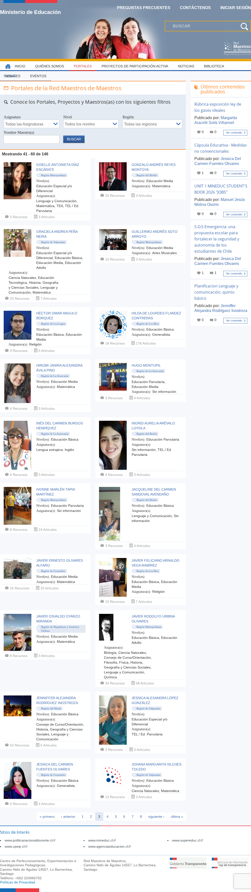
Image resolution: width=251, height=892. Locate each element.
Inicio (20, 66)
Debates (12, 76)
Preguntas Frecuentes (143, 8)
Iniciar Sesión (235, 8)
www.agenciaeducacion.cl (109, 846)
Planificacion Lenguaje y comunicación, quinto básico (216, 292)
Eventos (38, 76)
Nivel (67, 117)
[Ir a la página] (188, 867)
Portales (83, 66)
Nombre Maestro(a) (19, 132)
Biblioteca (214, 66)
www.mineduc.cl (102, 840)
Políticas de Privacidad (17, 882)
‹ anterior (68, 816)
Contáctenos (195, 8)
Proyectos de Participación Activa (134, 66)
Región (128, 117)
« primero (47, 816)
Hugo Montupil (146, 365)
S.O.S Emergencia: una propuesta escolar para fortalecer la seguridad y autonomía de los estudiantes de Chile (216, 239)
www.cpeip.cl (16, 846)
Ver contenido (234, 132)
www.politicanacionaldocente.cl (30, 840)
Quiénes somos (49, 66)
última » (177, 816)
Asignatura (12, 117)
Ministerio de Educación (30, 12)
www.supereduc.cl (187, 840)
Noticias (186, 66)
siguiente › (156, 816)
